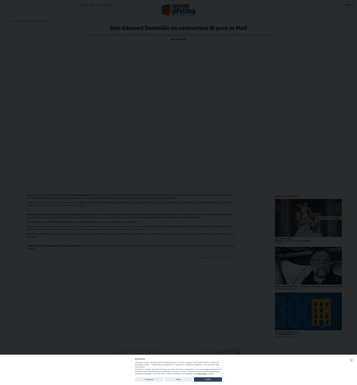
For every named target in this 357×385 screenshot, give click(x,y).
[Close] (352, 360)
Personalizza (149, 379)
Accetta (208, 379)
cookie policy (201, 374)
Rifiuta (178, 379)
